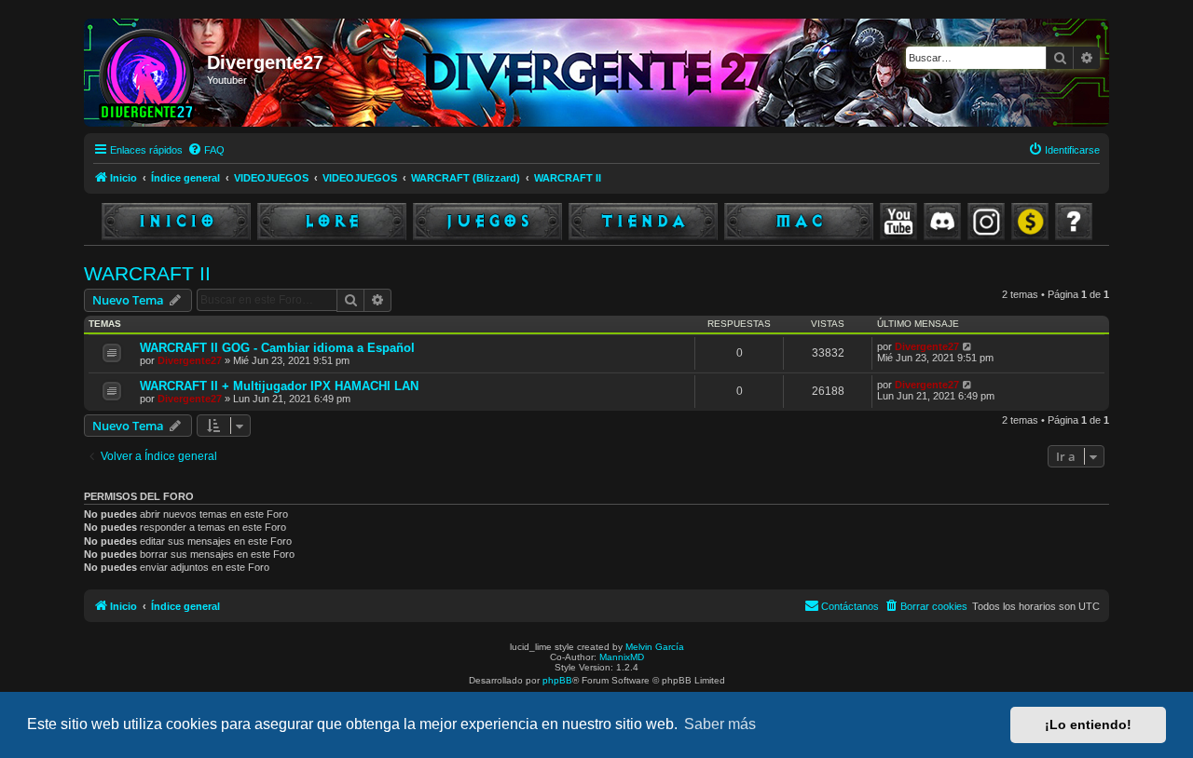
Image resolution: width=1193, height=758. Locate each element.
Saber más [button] (720, 724)
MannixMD (621, 657)
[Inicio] (148, 73)
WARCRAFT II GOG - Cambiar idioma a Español (277, 348)
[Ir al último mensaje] (968, 346)
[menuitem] (206, 150)
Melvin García (654, 647)
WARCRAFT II (147, 273)
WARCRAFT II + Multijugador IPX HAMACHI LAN (279, 386)
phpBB (557, 680)
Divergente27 (190, 360)
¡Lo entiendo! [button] (1088, 724)
